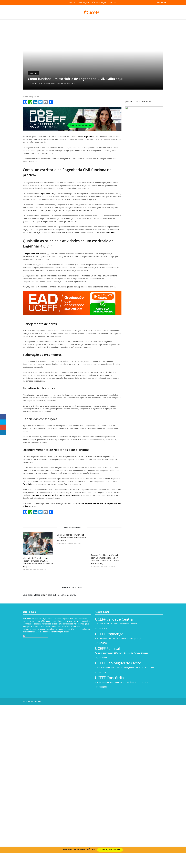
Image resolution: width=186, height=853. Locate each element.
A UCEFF (113, 3)
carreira (35, 208)
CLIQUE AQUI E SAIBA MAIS (110, 850)
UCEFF (43, 83)
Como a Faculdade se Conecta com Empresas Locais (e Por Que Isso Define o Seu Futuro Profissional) (140, 653)
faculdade (80, 415)
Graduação (83, 3)
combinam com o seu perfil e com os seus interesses (117, 423)
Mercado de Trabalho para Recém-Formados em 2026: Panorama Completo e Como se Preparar (44, 497)
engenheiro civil (32, 224)
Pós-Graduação (99, 3)
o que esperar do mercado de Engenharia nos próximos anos (107, 431)
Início (72, 3)
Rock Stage (38, 843)
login (44, 684)
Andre (34, 503)
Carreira (33, 73)
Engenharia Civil (91, 137)
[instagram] (7, 3)
